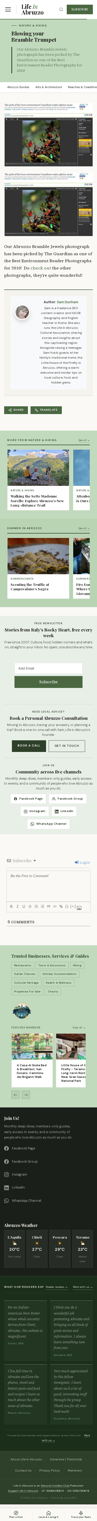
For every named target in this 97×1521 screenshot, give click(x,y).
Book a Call (29, 746)
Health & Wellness (59, 982)
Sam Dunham (67, 302)
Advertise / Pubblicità (66, 1459)
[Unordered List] (42, 906)
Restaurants (22, 965)
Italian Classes (24, 974)
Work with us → (83, 1287)
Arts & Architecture (48, 87)
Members (75, 1470)
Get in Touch (67, 746)
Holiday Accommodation (60, 974)
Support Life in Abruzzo (23, 1490)
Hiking (77, 965)
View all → (79, 1027)
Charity (53, 991)
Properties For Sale (27, 991)
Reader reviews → (57, 1287)
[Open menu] (8, 9)
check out (41, 268)
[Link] (61, 906)
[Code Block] (54, 906)
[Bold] (11, 906)
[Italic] (17, 906)
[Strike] (30, 906)
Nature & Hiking (33, 25)
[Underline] (23, 906)
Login (84, 862)
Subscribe (79, 9)
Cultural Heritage (26, 982)
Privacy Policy (49, 1470)
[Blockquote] (48, 906)
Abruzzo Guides (18, 87)
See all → (84, 440)
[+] (73, 906)
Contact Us (23, 1470)
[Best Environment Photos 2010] (48, 204)
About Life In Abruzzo (26, 1459)
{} (67, 906)
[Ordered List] (36, 906)
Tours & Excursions (52, 965)
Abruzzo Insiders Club (55, 1485)
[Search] (61, 9)
